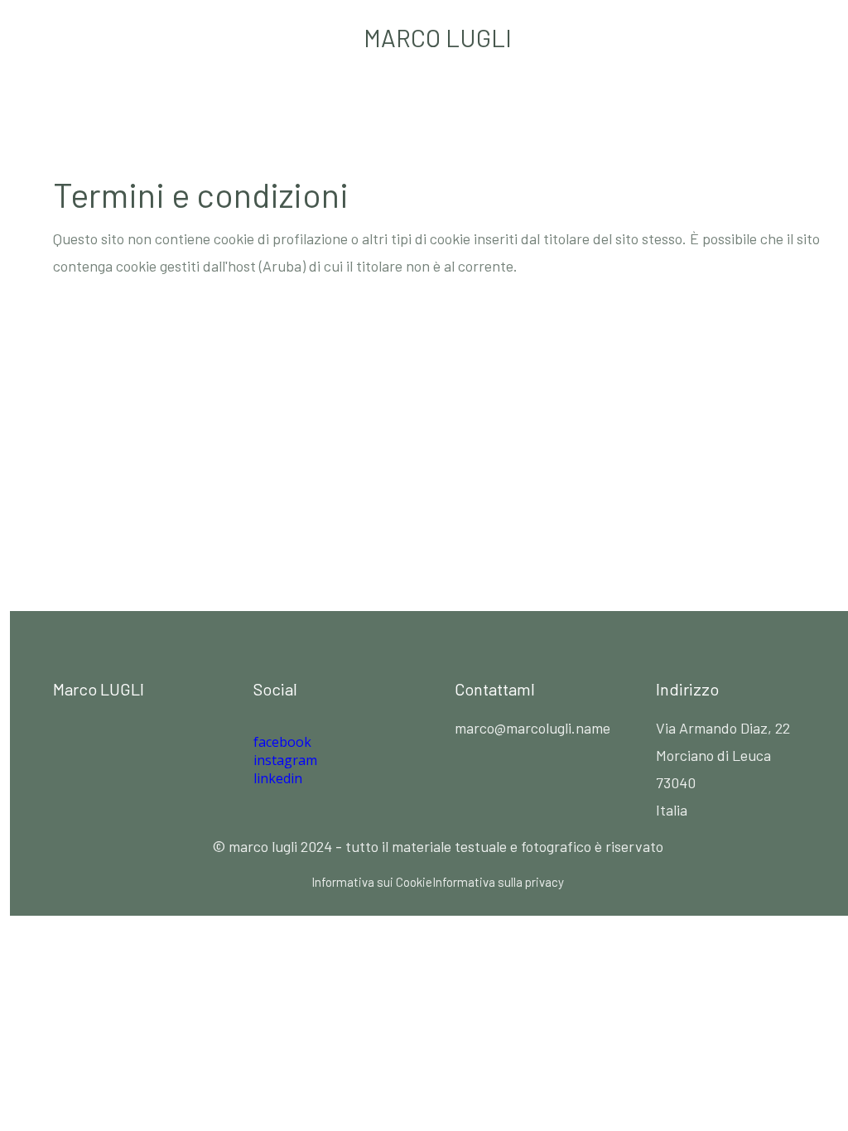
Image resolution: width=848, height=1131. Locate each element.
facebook (282, 742)
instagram (285, 760)
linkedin (277, 778)
